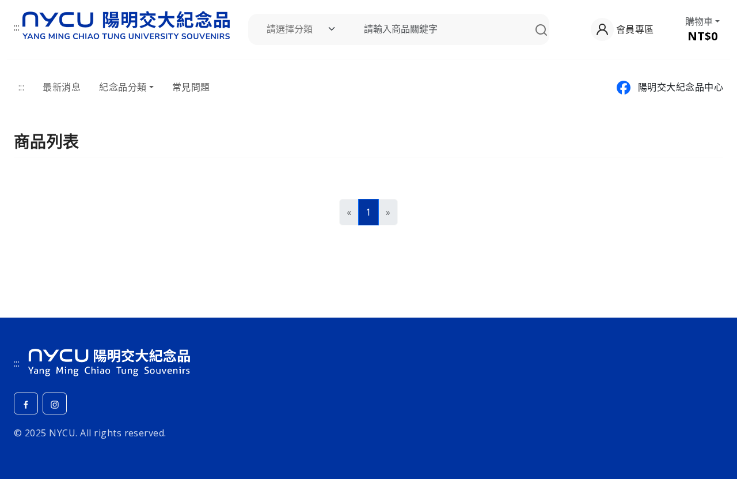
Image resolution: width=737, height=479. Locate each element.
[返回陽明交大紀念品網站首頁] (126, 23)
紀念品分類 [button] (122, 87)
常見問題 (191, 87)
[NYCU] (108, 360)
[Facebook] (26, 403)
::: (17, 27)
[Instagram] (55, 403)
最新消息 (62, 87)
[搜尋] (541, 29)
